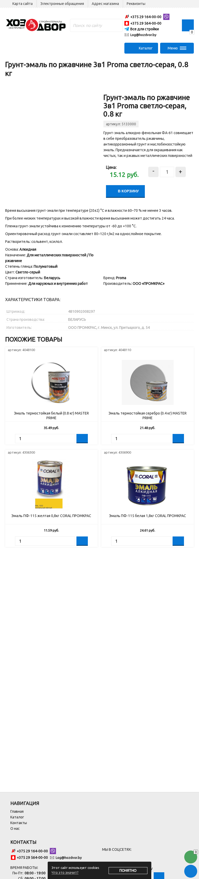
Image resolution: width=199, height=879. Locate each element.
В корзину (128, 191)
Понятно (128, 870)
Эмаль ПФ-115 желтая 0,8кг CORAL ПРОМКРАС (51, 516)
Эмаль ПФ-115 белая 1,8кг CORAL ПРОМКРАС (147, 516)
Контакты (18, 823)
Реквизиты (136, 4)
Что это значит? (65, 872)
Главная (17, 811)
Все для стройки (144, 29)
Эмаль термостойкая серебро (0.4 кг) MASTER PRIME (148, 415)
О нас (15, 828)
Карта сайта (22, 4)
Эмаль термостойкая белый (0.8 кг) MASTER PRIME (51, 415)
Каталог (17, 817)
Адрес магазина (105, 4)
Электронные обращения (62, 4)
